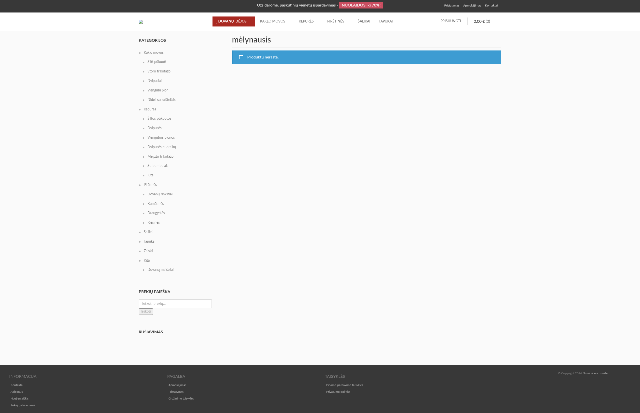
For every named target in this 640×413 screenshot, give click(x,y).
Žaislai (148, 251)
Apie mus (16, 391)
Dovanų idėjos (232, 21)
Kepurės (306, 21)
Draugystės (156, 213)
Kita (151, 175)
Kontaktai (16, 385)
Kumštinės (156, 204)
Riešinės (154, 222)
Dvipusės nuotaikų (162, 147)
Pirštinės (335, 21)
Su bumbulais (158, 166)
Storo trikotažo (159, 71)
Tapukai (386, 21)
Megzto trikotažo (161, 156)
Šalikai (364, 21)
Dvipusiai (155, 81)
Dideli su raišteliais (162, 100)
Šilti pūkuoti (157, 62)
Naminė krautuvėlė (595, 373)
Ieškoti (146, 311)
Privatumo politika (338, 391)
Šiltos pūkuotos (159, 118)
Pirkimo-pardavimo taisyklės (344, 385)
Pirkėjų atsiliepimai (22, 405)
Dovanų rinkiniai (160, 194)
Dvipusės (155, 128)
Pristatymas (176, 391)
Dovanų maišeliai (161, 270)
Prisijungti (450, 21)
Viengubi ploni (158, 90)
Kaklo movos (272, 21)
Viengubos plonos (161, 137)
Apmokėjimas (177, 385)
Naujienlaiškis (19, 398)
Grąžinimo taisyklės (181, 398)
